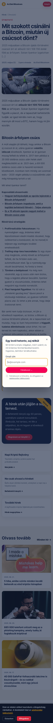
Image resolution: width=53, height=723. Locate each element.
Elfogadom (24, 719)
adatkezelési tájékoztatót (19, 378)
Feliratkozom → (26, 370)
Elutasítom (9, 719)
